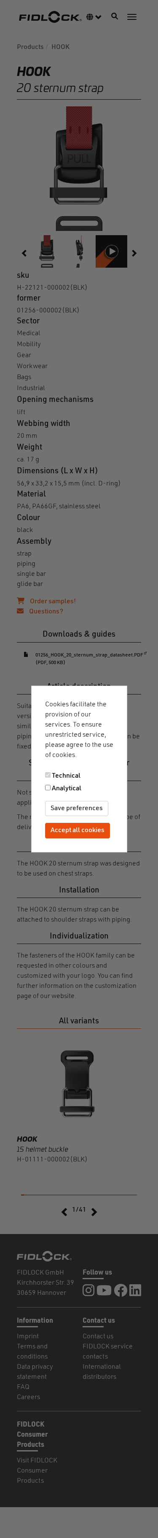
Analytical (66, 788)
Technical (66, 776)
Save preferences (77, 808)
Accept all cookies (77, 830)
